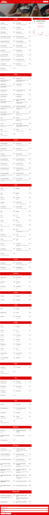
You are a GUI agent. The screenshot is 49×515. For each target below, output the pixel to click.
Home (21, 1)
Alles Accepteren (3, 513)
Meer (40, 1)
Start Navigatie (33, 1)
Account (38, 1)
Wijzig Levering (46, 1)
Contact (29, 1)
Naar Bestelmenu (40, 26)
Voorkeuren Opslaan (8, 513)
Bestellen (25, 1)
